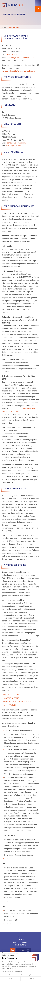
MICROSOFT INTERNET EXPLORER (18, 701)
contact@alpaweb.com (16, 143)
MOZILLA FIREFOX (11, 694)
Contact (20, 940)
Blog (20, 937)
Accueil (3, 27)
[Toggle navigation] (38, 3)
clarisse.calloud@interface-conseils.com (18, 71)
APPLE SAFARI (10, 705)
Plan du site (20, 945)
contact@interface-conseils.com (21, 57)
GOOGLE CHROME (11, 698)
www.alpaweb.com (13, 146)
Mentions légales (20, 942)
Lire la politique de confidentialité (12, 971)
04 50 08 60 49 (12, 54)
